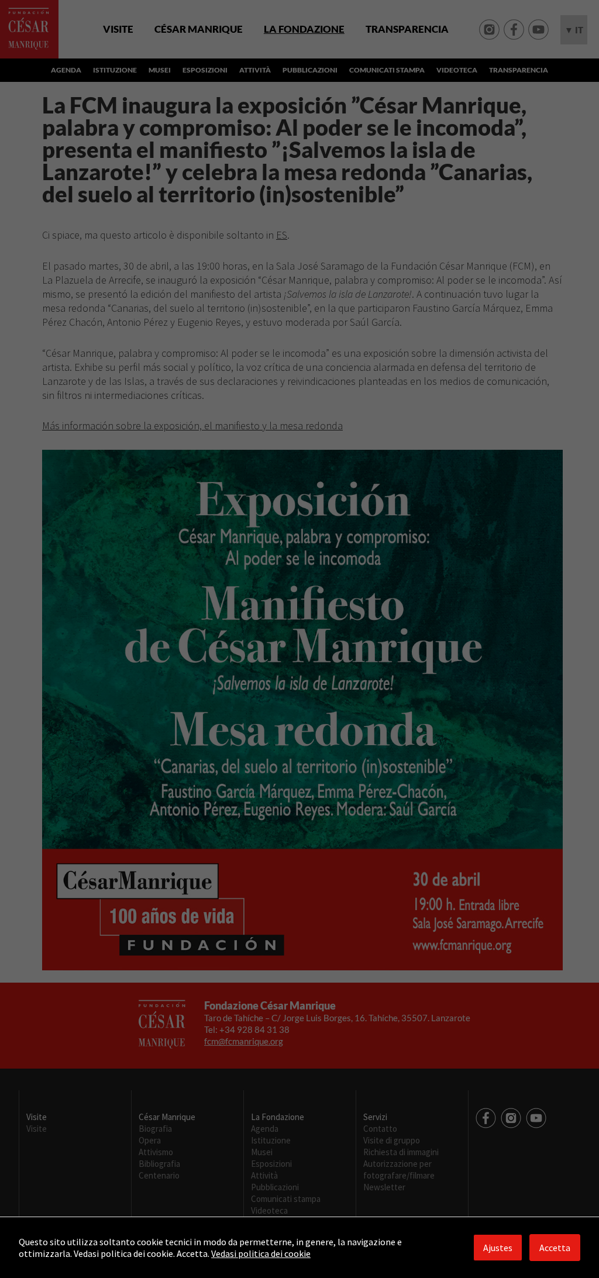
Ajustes (497, 1247)
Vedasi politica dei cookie (261, 1253)
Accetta (554, 1247)
